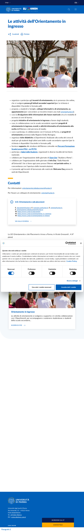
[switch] (32, 273)
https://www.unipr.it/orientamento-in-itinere (34, 215)
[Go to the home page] (14, 9)
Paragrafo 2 (6, 529)
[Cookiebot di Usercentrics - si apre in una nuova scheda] (67, 243)
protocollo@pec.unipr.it (18, 517)
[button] (8, 3)
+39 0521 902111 (16, 515)
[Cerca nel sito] (69, 9)
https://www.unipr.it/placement (29, 211)
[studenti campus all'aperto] (42, 64)
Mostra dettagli (72, 281)
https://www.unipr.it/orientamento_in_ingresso (34, 214)
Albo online (12, 525)
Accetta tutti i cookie (68, 287)
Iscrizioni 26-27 (58, 520)
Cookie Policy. (71, 261)
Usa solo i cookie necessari (41, 287)
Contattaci (58, 525)
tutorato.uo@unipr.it (40, 208)
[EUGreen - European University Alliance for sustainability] (30, 9)
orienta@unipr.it (67, 112)
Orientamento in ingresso (23, 312)
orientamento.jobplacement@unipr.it (37, 188)
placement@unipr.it (24, 208)
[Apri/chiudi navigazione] (75, 9)
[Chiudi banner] (81, 243)
